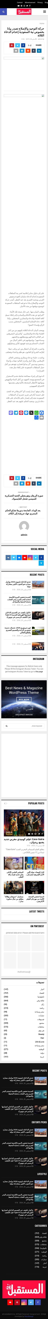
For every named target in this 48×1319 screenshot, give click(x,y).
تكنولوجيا (41, 997)
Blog (46, 2)
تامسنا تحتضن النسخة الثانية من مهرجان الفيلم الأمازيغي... (35, 899)
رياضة (42, 1008)
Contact (20, 2)
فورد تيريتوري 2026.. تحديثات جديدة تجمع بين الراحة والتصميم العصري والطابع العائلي (18, 630)
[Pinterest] (17, 1302)
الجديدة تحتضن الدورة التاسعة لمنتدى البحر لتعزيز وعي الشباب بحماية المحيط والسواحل (19, 599)
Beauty (41, 1034)
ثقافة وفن (40, 1001)
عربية (42, 1057)
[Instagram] (24, 1302)
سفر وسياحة (39, 1012)
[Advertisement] (24, 446)
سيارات (41, 1015)
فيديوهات (40, 1019)
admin (40, 39)
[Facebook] (38, 1302)
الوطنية (41, 1049)
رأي (42, 1004)
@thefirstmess (24, 972)
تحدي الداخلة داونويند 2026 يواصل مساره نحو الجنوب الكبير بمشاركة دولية (18, 584)
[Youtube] (10, 1302)
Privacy (40, 2)
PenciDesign (28, 1316)
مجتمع (42, 1023)
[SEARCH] (6, 726)
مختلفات (41, 1027)
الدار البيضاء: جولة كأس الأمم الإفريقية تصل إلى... (35, 873)
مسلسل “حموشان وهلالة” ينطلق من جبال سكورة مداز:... (13, 899)
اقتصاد (41, 993)
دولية (42, 1053)
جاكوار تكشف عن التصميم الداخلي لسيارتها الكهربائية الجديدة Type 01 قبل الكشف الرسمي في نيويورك (18, 615)
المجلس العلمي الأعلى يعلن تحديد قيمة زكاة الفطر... (15, 874)
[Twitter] (31, 1302)
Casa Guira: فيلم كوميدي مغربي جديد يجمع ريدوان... (24, 840)
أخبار (42, 989)
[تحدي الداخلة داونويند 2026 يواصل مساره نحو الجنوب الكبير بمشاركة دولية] (38, 585)
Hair (42, 1038)
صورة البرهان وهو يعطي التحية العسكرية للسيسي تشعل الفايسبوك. (24, 497)
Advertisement (30, 2)
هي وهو (41, 1030)
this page (39, 672)
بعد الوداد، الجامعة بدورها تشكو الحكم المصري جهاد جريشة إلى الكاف (22, 512)
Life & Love (39, 1042)
